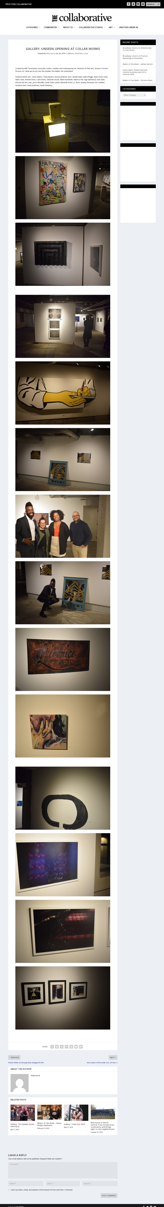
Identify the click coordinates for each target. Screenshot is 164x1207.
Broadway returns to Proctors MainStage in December (135, 57)
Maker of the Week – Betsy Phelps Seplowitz (49, 1124)
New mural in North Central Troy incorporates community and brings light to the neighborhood (102, 1126)
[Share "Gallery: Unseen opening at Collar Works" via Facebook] (52, 1046)
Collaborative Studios (91, 27)
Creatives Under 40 (128, 27)
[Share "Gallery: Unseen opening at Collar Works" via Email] (76, 1046)
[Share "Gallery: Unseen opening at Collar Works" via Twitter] (57, 1046)
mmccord (50, 53)
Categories (32, 27)
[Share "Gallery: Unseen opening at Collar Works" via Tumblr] (61, 1046)
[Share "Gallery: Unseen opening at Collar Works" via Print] (81, 1046)
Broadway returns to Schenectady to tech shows (137, 49)
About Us (68, 27)
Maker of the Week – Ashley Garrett (138, 64)
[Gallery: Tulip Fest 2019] (76, 1113)
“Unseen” (104, 68)
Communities (50, 27)
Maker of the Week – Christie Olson (137, 80)
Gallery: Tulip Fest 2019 (74, 1124)
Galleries (70, 53)
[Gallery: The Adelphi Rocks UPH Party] (23, 1113)
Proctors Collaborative (19, 4)
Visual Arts (79, 53)
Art (111, 27)
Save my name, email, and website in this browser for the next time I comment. (42, 1190)
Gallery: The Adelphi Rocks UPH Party (22, 1125)
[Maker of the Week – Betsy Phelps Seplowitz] (49, 1112)
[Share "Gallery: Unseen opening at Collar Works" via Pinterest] (66, 1046)
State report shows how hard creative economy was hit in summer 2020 (135, 72)
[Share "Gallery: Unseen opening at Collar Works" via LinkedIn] (71, 1046)
